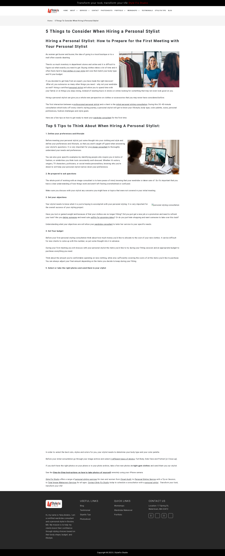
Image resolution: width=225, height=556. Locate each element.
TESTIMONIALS (147, 10)
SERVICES (83, 10)
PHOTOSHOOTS (106, 10)
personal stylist (76, 87)
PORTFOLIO (119, 10)
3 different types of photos (123, 459)
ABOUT (72, 10)
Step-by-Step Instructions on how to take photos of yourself (82, 472)
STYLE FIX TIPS (160, 10)
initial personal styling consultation (131, 104)
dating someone (70, 217)
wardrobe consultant (102, 118)
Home (66, 10)
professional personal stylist (86, 104)
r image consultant (99, 147)
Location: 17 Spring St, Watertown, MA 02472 (159, 507)
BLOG (170, 10)
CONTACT (95, 10)
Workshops (132, 10)
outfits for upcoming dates (102, 217)
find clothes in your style (74, 71)
